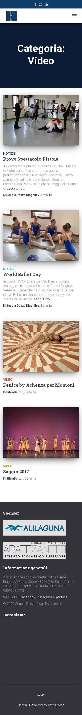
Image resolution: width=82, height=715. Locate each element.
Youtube (61, 597)
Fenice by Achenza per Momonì (39, 385)
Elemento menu (35, 5)
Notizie (9, 153)
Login (41, 694)
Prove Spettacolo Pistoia (30, 159)
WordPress (56, 705)
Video (7, 380)
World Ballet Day (22, 274)
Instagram (44, 597)
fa (46, 195)
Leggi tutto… (16, 188)
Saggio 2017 (16, 471)
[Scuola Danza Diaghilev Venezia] (11, 16)
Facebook (27, 597)
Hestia (22, 705)
